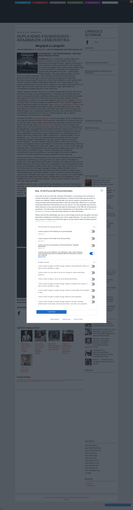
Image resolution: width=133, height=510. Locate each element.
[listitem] (66, 227)
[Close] (102, 191)
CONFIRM (51, 312)
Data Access (66, 319)
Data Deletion (54, 319)
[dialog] (66, 255)
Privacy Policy (78, 319)
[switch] (92, 231)
